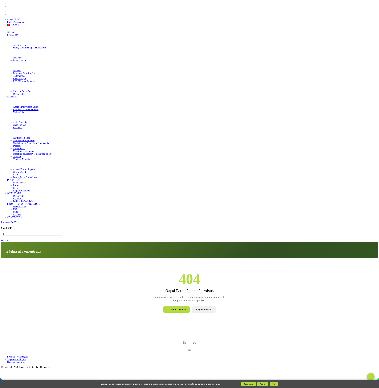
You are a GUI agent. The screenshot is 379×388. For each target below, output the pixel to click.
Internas (16, 188)
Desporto (17, 145)
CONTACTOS (14, 217)
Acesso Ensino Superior (24, 169)
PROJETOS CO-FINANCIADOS (23, 204)
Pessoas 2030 (19, 206)
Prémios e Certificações (24, 73)
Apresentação (19, 45)
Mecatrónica (19, 148)
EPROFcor (12, 34)
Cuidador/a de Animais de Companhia (31, 143)
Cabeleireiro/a (19, 125)
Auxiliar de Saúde (21, 137)
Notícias (17, 70)
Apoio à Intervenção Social (25, 107)
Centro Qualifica (21, 172)
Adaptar (17, 214)
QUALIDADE (14, 193)
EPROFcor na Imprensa (24, 81)
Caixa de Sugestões (22, 91)
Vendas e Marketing (22, 159)
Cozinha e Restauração (23, 140)
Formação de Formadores (25, 177)
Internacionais (19, 60)
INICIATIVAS (14, 180)
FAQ (15, 174)
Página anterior (204, 309)
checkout (5, 240)
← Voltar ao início (176, 309)
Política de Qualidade (23, 201)
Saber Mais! (248, 384)
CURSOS (12, 96)
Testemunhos (19, 76)
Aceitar (263, 384)
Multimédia (18, 112)
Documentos (19, 94)
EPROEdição (19, 78)
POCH (16, 212)
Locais (16, 185)
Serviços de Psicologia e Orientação (29, 47)
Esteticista (17, 127)
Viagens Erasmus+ (21, 190)
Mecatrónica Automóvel (24, 151)
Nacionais (17, 57)
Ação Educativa (20, 122)
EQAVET (18, 198)
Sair (274, 384)
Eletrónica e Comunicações (25, 109)
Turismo (17, 156)
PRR (15, 209)
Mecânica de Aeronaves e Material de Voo (33, 153)
